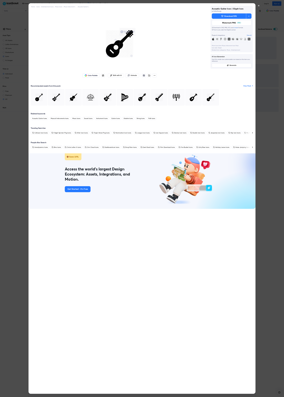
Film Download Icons (167, 147)
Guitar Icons (115, 118)
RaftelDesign (217, 11)
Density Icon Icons (180, 133)
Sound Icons (88, 118)
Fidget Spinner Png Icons (62, 133)
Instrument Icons (102, 118)
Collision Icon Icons (41, 133)
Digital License (231, 30)
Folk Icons (151, 118)
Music (229, 50)
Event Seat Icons (148, 147)
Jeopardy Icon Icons (218, 133)
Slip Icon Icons (235, 133)
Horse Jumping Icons (242, 147)
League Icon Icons (143, 133)
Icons (38, 7)
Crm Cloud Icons (93, 147)
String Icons (141, 118)
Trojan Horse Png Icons (101, 133)
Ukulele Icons (128, 118)
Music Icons (58, 7)
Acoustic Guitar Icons (84, 7)
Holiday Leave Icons (222, 147)
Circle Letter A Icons (74, 147)
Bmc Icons (57, 147)
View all (249, 35)
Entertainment (235, 50)
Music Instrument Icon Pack (70, 7)
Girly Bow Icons (203, 147)
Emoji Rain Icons (131, 147)
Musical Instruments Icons (60, 118)
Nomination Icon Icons (123, 133)
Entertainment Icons (47, 7)
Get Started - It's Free (77, 189)
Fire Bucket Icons (186, 147)
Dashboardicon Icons (112, 147)
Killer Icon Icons (82, 133)
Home (33, 7)
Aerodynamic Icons (41, 147)
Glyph (220, 48)
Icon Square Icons (162, 133)
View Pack (247, 86)
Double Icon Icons (198, 133)
